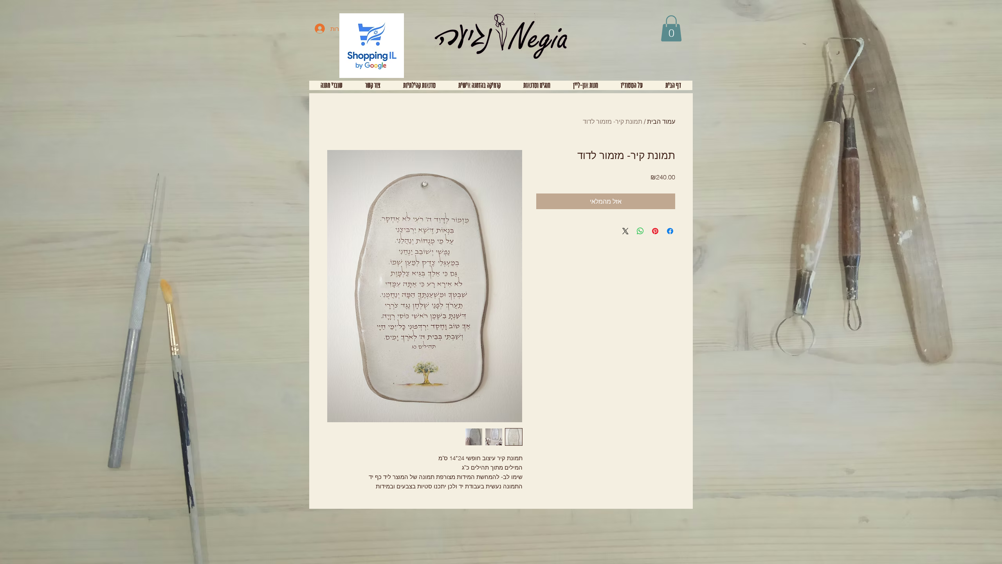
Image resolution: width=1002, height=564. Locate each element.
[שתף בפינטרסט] (655, 231)
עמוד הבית (661, 121)
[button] (671, 28)
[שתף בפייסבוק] (670, 231)
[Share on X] (625, 231)
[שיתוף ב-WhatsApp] (640, 231)
